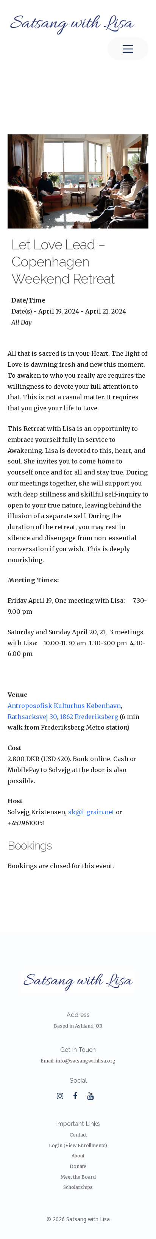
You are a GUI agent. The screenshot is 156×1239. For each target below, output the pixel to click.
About (78, 1156)
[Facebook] (75, 1096)
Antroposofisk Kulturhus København (64, 705)
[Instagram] (59, 1096)
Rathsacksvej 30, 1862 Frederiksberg (63, 716)
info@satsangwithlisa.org (85, 1061)
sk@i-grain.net (91, 812)
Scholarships (78, 1187)
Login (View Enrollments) (78, 1145)
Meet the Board (78, 1177)
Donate (78, 1166)
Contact (78, 1135)
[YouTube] (90, 1096)
